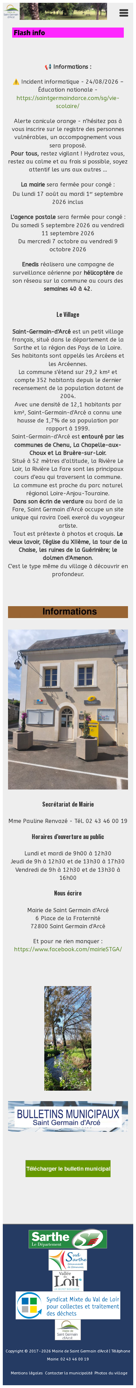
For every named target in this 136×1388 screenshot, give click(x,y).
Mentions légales (27, 1373)
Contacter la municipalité (68, 1373)
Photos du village (111, 1373)
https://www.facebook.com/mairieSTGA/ (68, 949)
